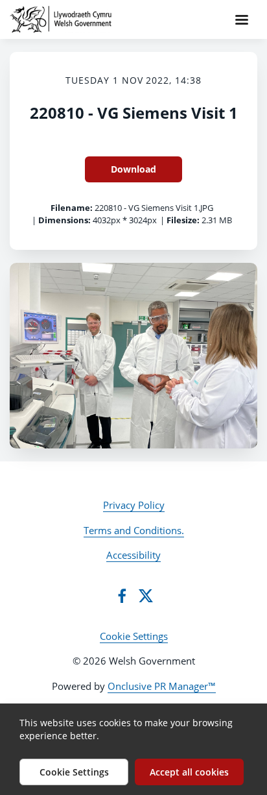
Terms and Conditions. (134, 530)
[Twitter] (146, 596)
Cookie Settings (134, 636)
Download (133, 169)
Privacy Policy (134, 504)
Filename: (72, 208)
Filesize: (183, 220)
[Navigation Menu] (241, 19)
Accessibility (133, 554)
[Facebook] (122, 596)
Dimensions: (64, 220)
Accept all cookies (189, 772)
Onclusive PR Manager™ (162, 685)
